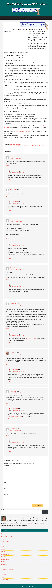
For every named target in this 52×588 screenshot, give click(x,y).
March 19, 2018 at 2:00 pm (18, 335)
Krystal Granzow (13, 428)
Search (2, 509)
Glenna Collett (13, 352)
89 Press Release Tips (6, 533)
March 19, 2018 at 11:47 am (16, 393)
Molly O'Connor (13, 189)
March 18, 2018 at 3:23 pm (16, 305)
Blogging (3, 539)
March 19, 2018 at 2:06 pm (18, 203)
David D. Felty (13, 303)
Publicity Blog (12, 144)
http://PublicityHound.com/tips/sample (30, 448)
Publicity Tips (4, 567)
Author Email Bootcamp (6, 536)
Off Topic (3, 551)
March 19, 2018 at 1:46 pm (18, 410)
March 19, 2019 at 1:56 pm (16, 430)
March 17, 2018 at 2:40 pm (16, 221)
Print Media (3, 556)
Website (6, 494)
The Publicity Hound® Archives (26, 4)
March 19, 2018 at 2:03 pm (18, 172)
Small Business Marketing (7, 569)
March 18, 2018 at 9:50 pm (16, 354)
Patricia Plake (13, 391)
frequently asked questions (22, 131)
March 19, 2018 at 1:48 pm (18, 371)
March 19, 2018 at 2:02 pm (18, 245)
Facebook (3, 544)
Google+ (3, 546)
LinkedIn (3, 549)
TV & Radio (3, 574)
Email (5, 488)
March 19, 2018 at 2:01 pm (18, 286)
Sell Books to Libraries (39, 145)
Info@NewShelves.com (31, 338)
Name (5, 482)
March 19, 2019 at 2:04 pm (18, 442)
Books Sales (32, 145)
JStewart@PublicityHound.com (15, 416)
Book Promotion (26, 145)
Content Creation (5, 541)
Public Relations (5, 559)
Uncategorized (18, 144)
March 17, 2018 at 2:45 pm (16, 269)
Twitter (2, 577)
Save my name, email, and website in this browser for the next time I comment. (21, 502)
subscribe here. (13, 523)
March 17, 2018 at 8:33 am (16, 191)
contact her (38, 523)
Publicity (3, 561)
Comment (6, 465)
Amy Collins (12, 145)
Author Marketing (19, 145)
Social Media (4, 572)
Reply (7, 165)
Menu (27, 17)
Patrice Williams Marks (15, 220)
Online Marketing (5, 554)
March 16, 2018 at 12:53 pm (16, 158)
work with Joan (31, 523)
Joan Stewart (15, 171)
